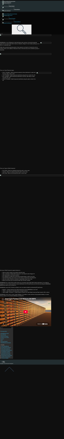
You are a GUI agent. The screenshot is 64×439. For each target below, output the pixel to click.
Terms (3, 361)
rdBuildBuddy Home (5, 333)
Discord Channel (4, 341)
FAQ (2, 340)
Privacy (3, 362)
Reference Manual (4, 336)
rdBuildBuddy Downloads (6, 342)
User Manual (3, 334)
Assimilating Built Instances (6, 350)
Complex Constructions (5, 356)
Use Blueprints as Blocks (6, 347)
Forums (2, 338)
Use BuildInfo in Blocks (5, 351)
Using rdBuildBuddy (5, 346)
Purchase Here (4, 331)
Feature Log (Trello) (5, 337)
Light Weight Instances (5, 352)
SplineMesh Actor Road (5, 354)
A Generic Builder (5, 358)
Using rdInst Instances (5, 348)
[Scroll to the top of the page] (9, 373)
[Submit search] (21, 29)
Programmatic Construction (6, 355)
